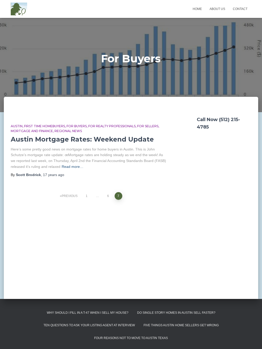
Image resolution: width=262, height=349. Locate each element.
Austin (17, 126)
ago (53, 175)
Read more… (72, 167)
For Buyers (77, 126)
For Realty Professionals (112, 126)
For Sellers (147, 126)
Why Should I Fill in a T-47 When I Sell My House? (87, 313)
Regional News (68, 131)
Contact (240, 9)
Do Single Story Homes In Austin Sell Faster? (176, 313)
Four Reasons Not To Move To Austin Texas (131, 338)
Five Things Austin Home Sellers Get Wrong (181, 325)
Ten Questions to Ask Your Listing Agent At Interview (89, 325)
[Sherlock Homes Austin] (19, 9)
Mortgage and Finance (32, 131)
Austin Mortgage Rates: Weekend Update (82, 139)
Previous (70, 196)
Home (197, 9)
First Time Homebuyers (44, 126)
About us (217, 9)
